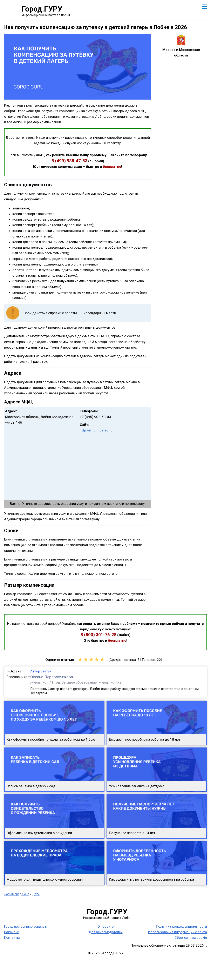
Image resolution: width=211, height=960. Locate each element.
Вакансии (11, 932)
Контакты (12, 937)
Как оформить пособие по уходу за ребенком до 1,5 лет (52, 739)
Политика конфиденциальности (181, 926)
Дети (36, 894)
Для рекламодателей (106, 932)
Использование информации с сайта (177, 932)
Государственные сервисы (25, 926)
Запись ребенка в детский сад (31, 786)
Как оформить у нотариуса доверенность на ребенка (151, 879)
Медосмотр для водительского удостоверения (45, 879)
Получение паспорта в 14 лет (132, 833)
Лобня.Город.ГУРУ (16, 894)
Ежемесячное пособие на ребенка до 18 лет (144, 739)
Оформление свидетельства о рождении (39, 833)
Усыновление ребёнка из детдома (136, 786)
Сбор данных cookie (191, 937)
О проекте (105, 926)
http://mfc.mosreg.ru (96, 430)
